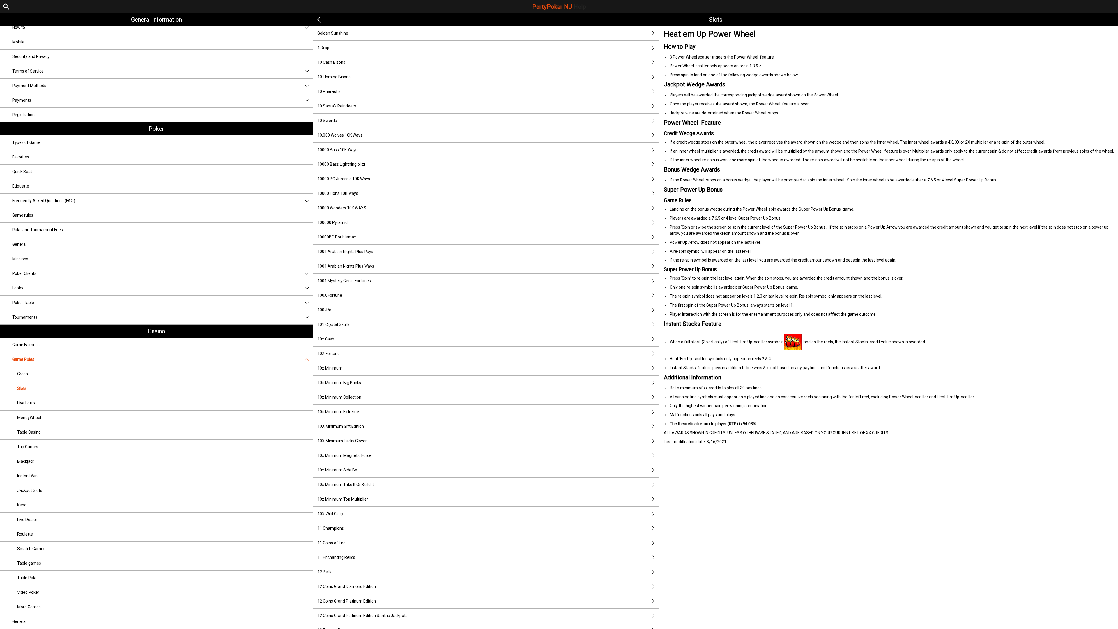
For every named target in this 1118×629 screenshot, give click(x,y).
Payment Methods (29, 85)
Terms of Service (28, 71)
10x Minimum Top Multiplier (342, 499)
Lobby (17, 288)
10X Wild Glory (330, 513)
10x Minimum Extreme (338, 411)
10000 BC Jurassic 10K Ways (343, 178)
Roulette (25, 534)
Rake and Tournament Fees (37, 229)
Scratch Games (31, 548)
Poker (156, 128)
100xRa (324, 310)
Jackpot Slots (29, 490)
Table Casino (29, 432)
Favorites (20, 157)
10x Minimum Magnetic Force (344, 455)
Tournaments (24, 317)
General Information (156, 19)
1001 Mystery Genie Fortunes (344, 280)
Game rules (22, 215)
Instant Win (27, 475)
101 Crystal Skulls (333, 324)
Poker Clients (24, 273)
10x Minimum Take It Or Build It (345, 484)
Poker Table (23, 302)
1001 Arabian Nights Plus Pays (345, 251)
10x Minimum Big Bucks (339, 382)
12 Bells (324, 572)
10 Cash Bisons (331, 62)
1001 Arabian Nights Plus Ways (345, 266)
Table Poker (28, 577)
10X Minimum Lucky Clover (342, 441)
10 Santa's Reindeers (336, 106)
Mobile (18, 42)
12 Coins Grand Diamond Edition (346, 586)
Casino (156, 331)
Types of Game (26, 142)
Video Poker (28, 592)
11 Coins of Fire (331, 542)
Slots (21, 388)
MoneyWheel (29, 417)
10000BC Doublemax (336, 237)
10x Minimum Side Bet (338, 470)
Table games (29, 563)
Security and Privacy (30, 56)
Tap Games (27, 446)
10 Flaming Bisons (334, 77)
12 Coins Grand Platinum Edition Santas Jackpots (362, 615)
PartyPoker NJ (559, 6)
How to (18, 27)
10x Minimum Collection (339, 397)
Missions (20, 259)
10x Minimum (329, 368)
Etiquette (20, 186)
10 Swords (327, 120)
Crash (22, 374)
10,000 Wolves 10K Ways (339, 135)
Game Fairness (26, 344)
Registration (23, 114)
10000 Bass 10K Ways (337, 149)
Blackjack (25, 461)
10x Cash (325, 339)
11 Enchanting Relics (336, 557)
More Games (29, 607)
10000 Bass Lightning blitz (341, 164)
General (19, 244)
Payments (21, 100)
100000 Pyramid (332, 222)
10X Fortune (328, 353)
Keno (21, 505)
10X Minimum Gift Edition (340, 426)
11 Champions (330, 528)
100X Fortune (329, 295)
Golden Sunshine (332, 33)
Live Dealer (27, 519)
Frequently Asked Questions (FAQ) (43, 200)
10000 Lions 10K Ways (337, 193)
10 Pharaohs (329, 91)
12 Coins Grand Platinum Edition (346, 601)
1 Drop (323, 47)
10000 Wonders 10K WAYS (341, 208)
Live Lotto (26, 403)
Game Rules (23, 359)
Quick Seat (22, 171)
